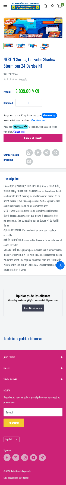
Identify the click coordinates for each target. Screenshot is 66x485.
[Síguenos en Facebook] (7, 457)
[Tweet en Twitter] (55, 152)
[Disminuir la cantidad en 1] (19, 103)
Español (8, 439)
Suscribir (14, 423)
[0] (59, 6)
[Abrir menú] (5, 6)
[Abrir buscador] (46, 6)
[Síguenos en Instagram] (24, 457)
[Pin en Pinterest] (46, 152)
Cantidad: (8, 103)
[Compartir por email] (29, 161)
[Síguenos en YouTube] (33, 457)
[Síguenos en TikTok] (42, 457)
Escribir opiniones (33, 308)
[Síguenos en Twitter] (15, 457)
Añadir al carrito (33, 138)
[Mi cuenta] (52, 6)
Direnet (26, 477)
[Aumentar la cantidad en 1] (38, 103)
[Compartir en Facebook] (38, 152)
